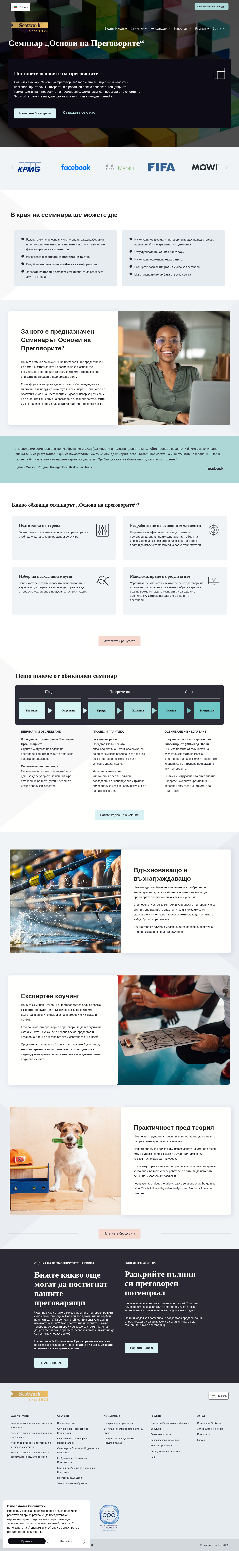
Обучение (137, 28)
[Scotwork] (29, 1395)
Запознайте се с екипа (210, 1428)
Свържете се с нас (209, 6)
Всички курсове (66, 1423)
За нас (217, 28)
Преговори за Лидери (69, 1477)
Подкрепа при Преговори (118, 1423)
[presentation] (12, 167)
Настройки (66, 1541)
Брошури (155, 1428)
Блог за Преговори (161, 1445)
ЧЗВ (152, 1456)
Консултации (159, 28)
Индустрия (181, 28)
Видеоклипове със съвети (165, 1440)
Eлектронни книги (160, 1434)
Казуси (201, 1440)
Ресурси (200, 28)
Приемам (26, 1541)
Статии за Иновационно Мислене (169, 1423)
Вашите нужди (114, 28)
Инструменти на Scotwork (165, 1451)
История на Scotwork (209, 1423)
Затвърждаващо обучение (72, 1483)
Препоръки (203, 1434)
